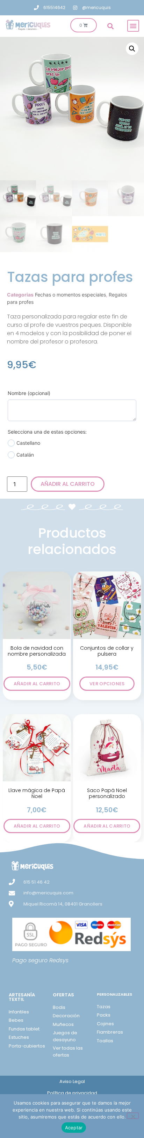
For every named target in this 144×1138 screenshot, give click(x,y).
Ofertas (63, 994)
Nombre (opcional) (29, 393)
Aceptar (74, 1127)
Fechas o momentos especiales (70, 295)
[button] (133, 26)
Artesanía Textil (22, 997)
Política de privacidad (72, 1093)
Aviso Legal (72, 1081)
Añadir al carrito (68, 484)
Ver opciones (107, 683)
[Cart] (83, 25)
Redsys (59, 960)
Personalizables (114, 994)
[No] (133, 1116)
